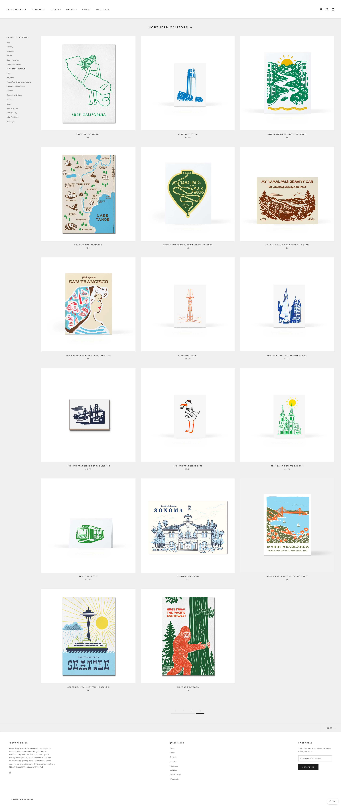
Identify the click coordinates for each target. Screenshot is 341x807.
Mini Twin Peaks (188, 355)
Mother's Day (12, 108)
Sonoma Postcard (188, 577)
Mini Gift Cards (13, 117)
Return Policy (175, 774)
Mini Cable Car (88, 577)
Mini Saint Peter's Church (287, 466)
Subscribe (308, 767)
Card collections (18, 37)
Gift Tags (10, 121)
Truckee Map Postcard (88, 245)
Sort (330, 728)
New (9, 42)
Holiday (10, 47)
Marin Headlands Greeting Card (287, 577)
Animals (10, 99)
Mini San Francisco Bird (188, 466)
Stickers (55, 9)
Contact (173, 761)
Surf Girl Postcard (88, 134)
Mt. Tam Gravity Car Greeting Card (287, 245)
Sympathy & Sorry (14, 95)
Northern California (17, 69)
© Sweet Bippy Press (22, 799)
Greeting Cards (16, 9)
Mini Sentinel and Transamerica (287, 355)
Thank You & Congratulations (19, 82)
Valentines (11, 51)
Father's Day (12, 112)
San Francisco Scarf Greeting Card (88, 355)
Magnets (71, 9)
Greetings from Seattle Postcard (88, 687)
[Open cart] (333, 9)
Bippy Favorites (13, 60)
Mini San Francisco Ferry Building (88, 466)
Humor (10, 90)
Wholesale (103, 9)
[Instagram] (10, 772)
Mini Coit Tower (188, 134)
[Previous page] (175, 711)
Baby (9, 104)
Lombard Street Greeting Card (287, 134)
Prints (86, 9)
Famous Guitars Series (16, 86)
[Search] (327, 9)
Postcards (38, 9)
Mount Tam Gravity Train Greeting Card (188, 245)
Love (9, 73)
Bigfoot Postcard (188, 687)
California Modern (14, 64)
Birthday (10, 77)
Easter (9, 55)
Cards (172, 748)
